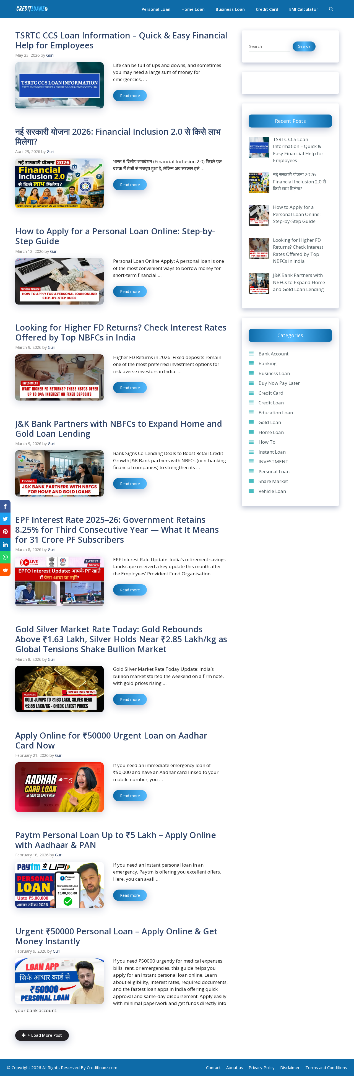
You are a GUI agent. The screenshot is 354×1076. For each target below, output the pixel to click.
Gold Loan (270, 422)
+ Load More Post (45, 1035)
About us (234, 1067)
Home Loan (193, 9)
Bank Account (273, 353)
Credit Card (267, 9)
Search (304, 46)
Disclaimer (290, 1067)
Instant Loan (272, 452)
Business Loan (230, 9)
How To (267, 442)
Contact (213, 1067)
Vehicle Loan (272, 491)
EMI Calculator (303, 9)
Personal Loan (156, 9)
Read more (130, 95)
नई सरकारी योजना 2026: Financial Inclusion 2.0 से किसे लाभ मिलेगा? (117, 136)
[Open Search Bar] (331, 9)
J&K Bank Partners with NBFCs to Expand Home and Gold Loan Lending (118, 428)
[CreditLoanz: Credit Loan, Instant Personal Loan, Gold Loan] (31, 9)
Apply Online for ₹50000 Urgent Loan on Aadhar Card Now (111, 740)
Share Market (273, 481)
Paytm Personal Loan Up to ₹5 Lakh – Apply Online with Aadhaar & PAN (115, 840)
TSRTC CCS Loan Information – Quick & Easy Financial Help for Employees (121, 40)
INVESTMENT (273, 462)
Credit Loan (271, 403)
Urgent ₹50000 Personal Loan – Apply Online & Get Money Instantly (116, 936)
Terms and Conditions (326, 1067)
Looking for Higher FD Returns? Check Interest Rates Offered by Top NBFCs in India (121, 332)
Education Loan (276, 412)
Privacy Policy (262, 1067)
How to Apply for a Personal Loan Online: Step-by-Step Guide (115, 236)
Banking (268, 363)
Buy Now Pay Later (279, 383)
